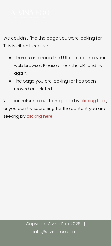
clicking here (93, 101)
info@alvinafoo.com (55, 232)
